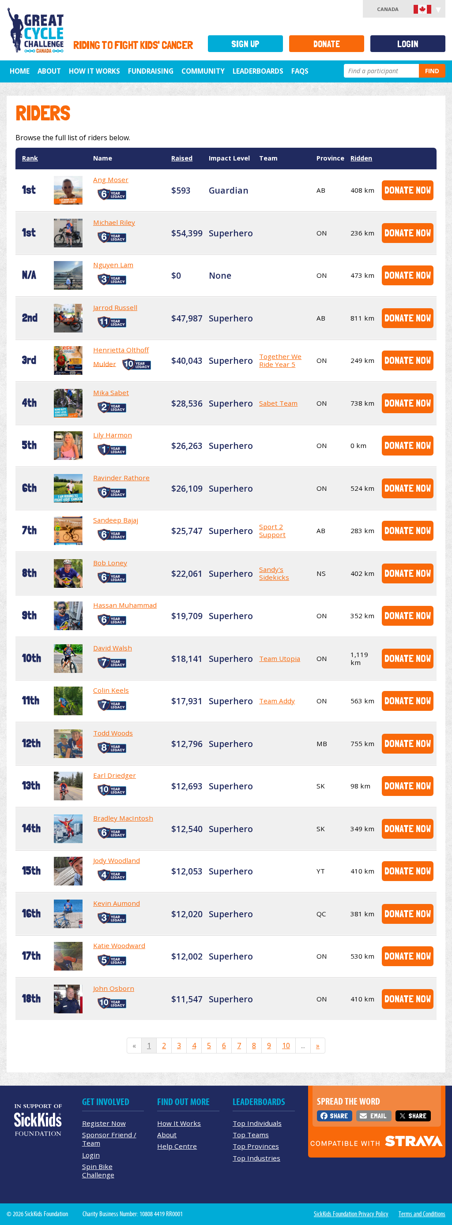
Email (378, 1116)
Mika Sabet (111, 392)
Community (203, 71)
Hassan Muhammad (125, 605)
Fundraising (150, 71)
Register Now (104, 1123)
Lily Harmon (112, 434)
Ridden (361, 158)
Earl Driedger (114, 775)
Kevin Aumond (116, 903)
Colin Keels (111, 690)
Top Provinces (256, 1146)
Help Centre (177, 1146)
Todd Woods (113, 732)
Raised (181, 158)
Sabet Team (278, 403)
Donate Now (407, 190)
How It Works (94, 71)
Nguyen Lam (113, 264)
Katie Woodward (119, 945)
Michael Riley (114, 222)
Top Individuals (257, 1123)
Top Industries (256, 1158)
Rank (30, 158)
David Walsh (112, 647)
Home (20, 71)
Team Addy (277, 700)
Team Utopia (279, 658)
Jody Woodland (116, 860)
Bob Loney (110, 562)
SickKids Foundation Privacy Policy (351, 1214)
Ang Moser (110, 179)
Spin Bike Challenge (98, 1170)
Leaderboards (258, 71)
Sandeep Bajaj (115, 519)
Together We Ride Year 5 (280, 360)
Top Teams (251, 1134)
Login (407, 43)
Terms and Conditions (422, 1214)
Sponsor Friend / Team (109, 1138)
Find (432, 71)
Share (339, 1116)
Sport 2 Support (272, 530)
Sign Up (245, 43)
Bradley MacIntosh (123, 818)
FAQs (300, 71)
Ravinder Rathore (121, 477)
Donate (326, 43)
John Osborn (113, 988)
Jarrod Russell (115, 307)
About (49, 71)
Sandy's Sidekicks (274, 573)
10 (286, 1045)
